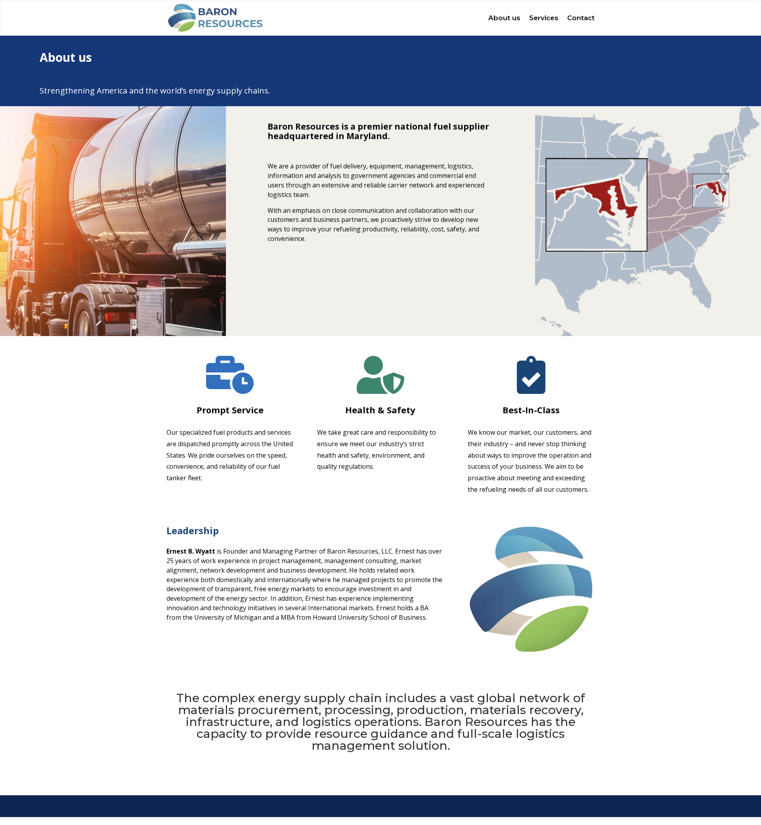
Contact (581, 18)
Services (543, 18)
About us (504, 18)
